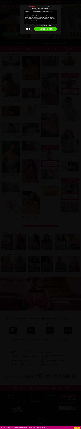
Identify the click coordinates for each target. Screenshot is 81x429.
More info (43, 427)
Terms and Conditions (40, 25)
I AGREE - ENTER (45, 29)
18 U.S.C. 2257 (32, 25)
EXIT (28, 29)
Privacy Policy (48, 25)
